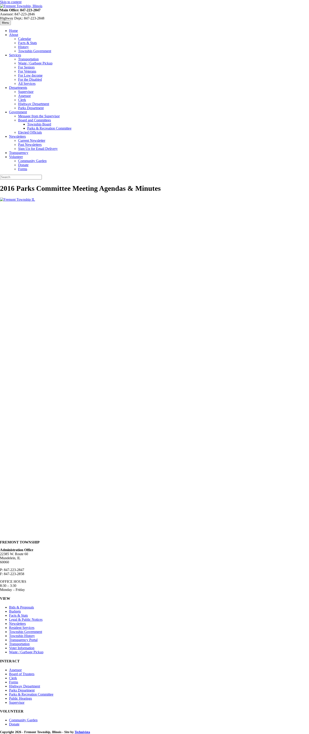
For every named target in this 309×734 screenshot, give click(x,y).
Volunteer (16, 157)
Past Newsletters (30, 144)
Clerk (22, 100)
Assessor (24, 96)
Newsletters (17, 136)
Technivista (82, 732)
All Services (27, 83)
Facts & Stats (27, 43)
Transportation (28, 59)
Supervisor (25, 92)
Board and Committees (34, 120)
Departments (18, 88)
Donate (23, 165)
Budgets (15, 611)
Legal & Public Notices (26, 619)
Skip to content (10, 2)
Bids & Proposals (21, 607)
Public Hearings (20, 698)
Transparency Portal (23, 640)
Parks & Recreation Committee (49, 128)
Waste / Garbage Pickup (35, 63)
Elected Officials (30, 132)
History (23, 47)
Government (18, 112)
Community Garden (32, 161)
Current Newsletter (31, 140)
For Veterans (27, 71)
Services (15, 55)
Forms (22, 169)
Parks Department (31, 108)
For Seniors (26, 67)
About (13, 35)
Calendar (24, 39)
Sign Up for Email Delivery (38, 149)
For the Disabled (30, 79)
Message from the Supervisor (39, 116)
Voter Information (21, 648)
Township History (22, 636)
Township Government (34, 51)
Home (13, 31)
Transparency (18, 153)
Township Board (39, 124)
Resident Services (21, 628)
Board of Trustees (21, 674)
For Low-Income (30, 75)
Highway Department (33, 104)
